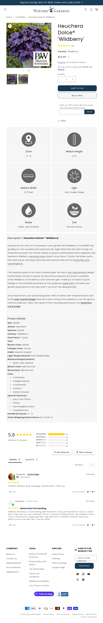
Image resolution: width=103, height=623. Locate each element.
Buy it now (77, 95)
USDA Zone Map (59, 563)
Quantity (61, 74)
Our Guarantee (13, 567)
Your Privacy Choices (39, 585)
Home (9, 17)
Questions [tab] (29, 459)
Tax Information (36, 569)
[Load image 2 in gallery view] (23, 79)
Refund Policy (91, 614)
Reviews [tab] (13, 459)
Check (89, 112)
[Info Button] (69, 57)
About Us (10, 554)
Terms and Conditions (34, 575)
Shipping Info (12, 572)
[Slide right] (34, 71)
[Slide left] (23, 71)
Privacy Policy (48, 614)
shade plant (68, 283)
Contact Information (89, 617)
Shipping (61, 62)
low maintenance (77, 272)
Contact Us (11, 558)
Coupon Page (58, 567)
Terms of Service (63, 614)
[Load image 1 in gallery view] (12, 79)
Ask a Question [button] (63, 452)
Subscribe (84, 565)
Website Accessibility (39, 581)
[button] (5, 9)
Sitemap (56, 558)
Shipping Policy (78, 614)
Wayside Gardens (34, 614)
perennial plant (37, 256)
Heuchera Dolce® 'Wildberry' (42, 17)
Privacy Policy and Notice (37, 563)
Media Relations (13, 563)
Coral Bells (20, 17)
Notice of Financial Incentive (38, 555)
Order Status (58, 554)
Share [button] (63, 120)
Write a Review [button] (85, 452)
